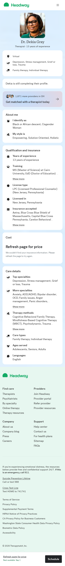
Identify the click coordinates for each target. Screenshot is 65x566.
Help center (40, 427)
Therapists (9, 394)
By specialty (10, 403)
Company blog (11, 431)
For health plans (43, 436)
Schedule (53, 559)
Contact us (40, 431)
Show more (18, 179)
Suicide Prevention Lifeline (16, 478)
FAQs (37, 445)
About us (8, 427)
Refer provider (42, 403)
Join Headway (42, 394)
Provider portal (42, 398)
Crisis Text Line (10, 487)
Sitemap (39, 441)
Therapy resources (13, 413)
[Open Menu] (57, 5)
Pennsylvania (34, 202)
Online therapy (11, 408)
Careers (7, 441)
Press (6, 436)
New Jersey (19, 202)
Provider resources (45, 408)
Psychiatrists (10, 398)
